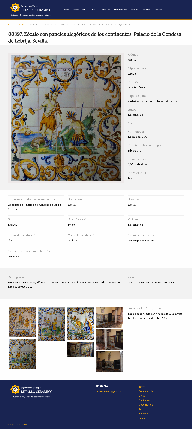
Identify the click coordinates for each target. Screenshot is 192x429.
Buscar (143, 418)
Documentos (120, 9)
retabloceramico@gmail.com (109, 391)
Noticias (158, 9)
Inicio (66, 9)
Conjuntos (105, 9)
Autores (134, 9)
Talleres (146, 9)
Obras (93, 9)
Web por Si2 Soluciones (19, 424)
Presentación (79, 9)
